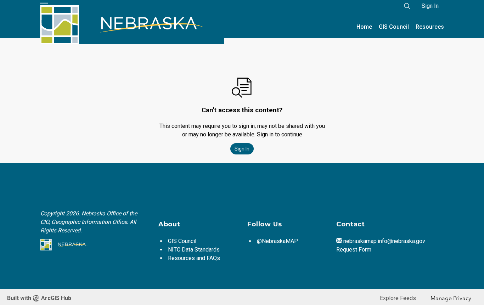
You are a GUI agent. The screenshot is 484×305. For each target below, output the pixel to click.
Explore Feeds (398, 298)
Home (364, 26)
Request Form (353, 249)
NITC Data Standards (194, 249)
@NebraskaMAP (277, 241)
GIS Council (394, 26)
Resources (430, 26)
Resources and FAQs (194, 258)
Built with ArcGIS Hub (39, 298)
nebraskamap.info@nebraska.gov (384, 241)
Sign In (430, 5)
